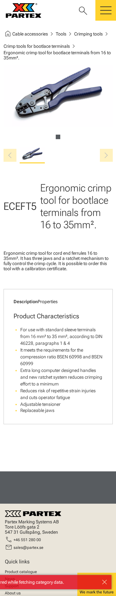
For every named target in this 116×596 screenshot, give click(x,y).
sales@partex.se (29, 547)
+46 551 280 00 (27, 540)
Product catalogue (21, 572)
